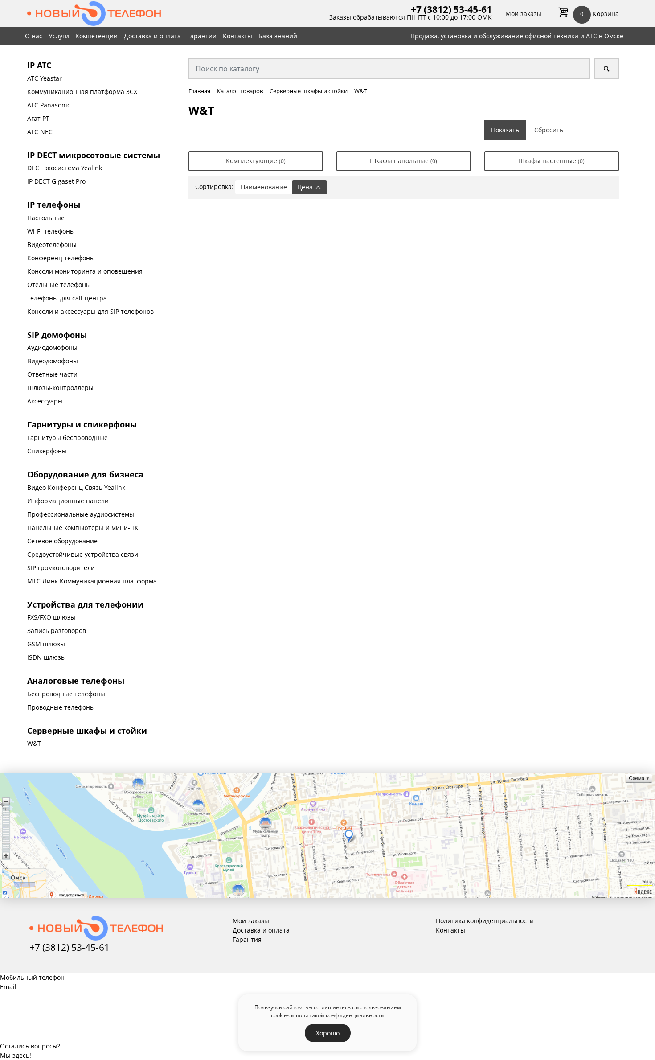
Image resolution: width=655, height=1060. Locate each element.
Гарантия (247, 939)
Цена (306, 187)
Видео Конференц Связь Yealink (76, 487)
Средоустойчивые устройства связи (82, 554)
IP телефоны (53, 204)
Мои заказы (523, 13)
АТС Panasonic (48, 105)
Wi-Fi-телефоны (51, 231)
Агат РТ (38, 118)
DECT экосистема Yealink (64, 168)
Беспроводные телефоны (66, 694)
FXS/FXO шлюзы (51, 617)
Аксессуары (45, 401)
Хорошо (328, 1033)
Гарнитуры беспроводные (67, 437)
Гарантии (202, 36)
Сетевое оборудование (62, 541)
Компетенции (96, 36)
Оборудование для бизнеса (85, 474)
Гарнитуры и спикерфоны (82, 424)
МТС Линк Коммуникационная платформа (92, 581)
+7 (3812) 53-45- (446, 9)
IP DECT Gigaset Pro (56, 181)
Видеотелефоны (52, 244)
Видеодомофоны (52, 361)
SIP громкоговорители (61, 567)
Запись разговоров (56, 630)
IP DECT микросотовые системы (93, 155)
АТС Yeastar (44, 78)
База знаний (277, 36)
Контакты (237, 36)
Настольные (46, 218)
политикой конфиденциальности (340, 1015)
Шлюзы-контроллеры (60, 387)
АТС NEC (40, 131)
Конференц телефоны (61, 258)
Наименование (264, 187)
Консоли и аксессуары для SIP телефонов (90, 311)
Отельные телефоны (59, 284)
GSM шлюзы (46, 644)
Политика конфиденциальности (485, 920)
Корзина (599, 13)
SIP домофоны (57, 334)
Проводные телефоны (61, 707)
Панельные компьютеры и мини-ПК (83, 527)
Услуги (59, 36)
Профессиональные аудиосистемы (80, 514)
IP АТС (39, 65)
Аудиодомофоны (52, 347)
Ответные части (52, 374)
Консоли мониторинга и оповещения (85, 271)
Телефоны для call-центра (67, 298)
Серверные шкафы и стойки (87, 730)
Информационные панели (68, 501)
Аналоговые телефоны (75, 680)
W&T (34, 743)
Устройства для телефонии (85, 604)
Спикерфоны (47, 451)
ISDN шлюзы (46, 657)
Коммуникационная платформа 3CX (82, 91)
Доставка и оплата (152, 36)
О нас (33, 36)
